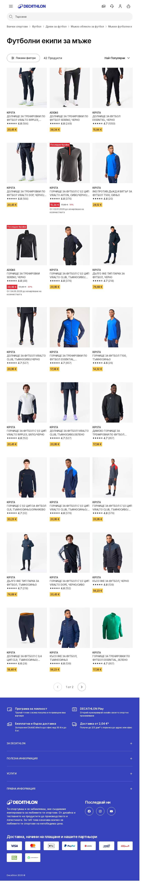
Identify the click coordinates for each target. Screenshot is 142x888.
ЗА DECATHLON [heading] (16, 743)
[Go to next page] (82, 687)
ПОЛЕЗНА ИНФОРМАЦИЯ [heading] (22, 758)
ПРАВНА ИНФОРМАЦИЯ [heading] (21, 788)
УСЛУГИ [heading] (12, 773)
